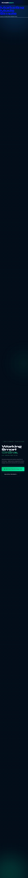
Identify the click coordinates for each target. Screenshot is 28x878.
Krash (8, 3)
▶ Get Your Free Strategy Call (13, 469)
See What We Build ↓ (10, 474)
